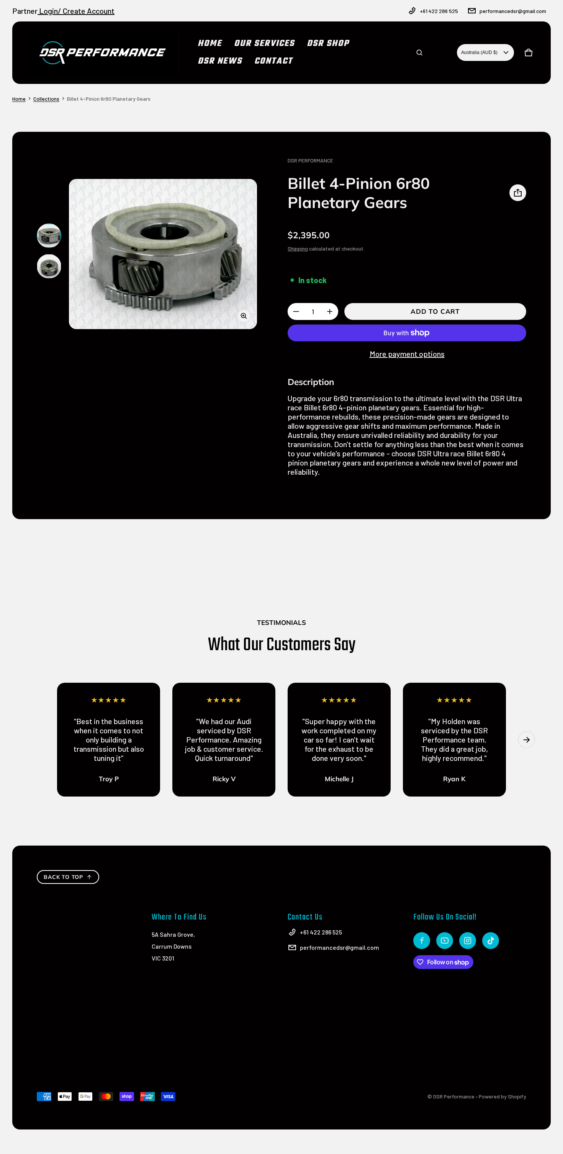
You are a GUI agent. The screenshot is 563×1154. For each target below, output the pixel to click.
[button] (419, 52)
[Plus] (329, 311)
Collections (46, 98)
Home (19, 98)
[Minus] (296, 311)
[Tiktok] (490, 940)
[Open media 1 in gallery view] (49, 235)
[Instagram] (467, 940)
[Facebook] (421, 940)
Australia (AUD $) (479, 52)
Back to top (63, 877)
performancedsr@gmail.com (513, 11)
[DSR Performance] (102, 53)
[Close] (527, 30)
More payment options (407, 353)
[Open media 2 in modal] (163, 254)
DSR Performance (454, 1096)
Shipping (298, 248)
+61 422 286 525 (439, 11)
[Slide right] (526, 739)
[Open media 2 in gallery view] (49, 266)
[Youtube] (444, 940)
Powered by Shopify (502, 1096)
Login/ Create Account (76, 10)
